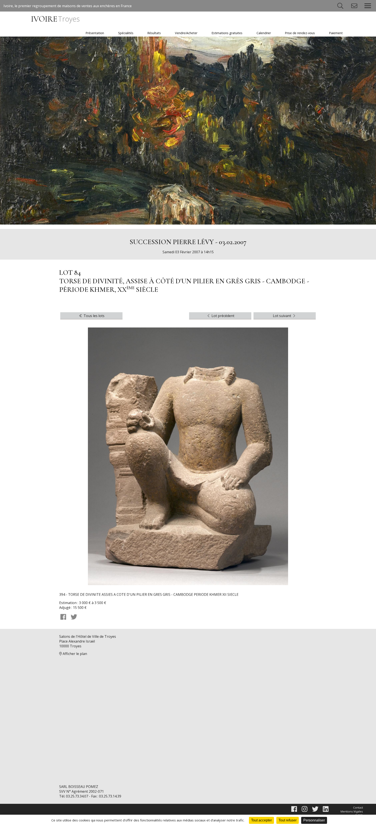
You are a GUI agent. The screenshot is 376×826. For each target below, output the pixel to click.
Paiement (336, 33)
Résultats (154, 33)
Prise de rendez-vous (300, 33)
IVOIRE (55, 19)
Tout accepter (261, 820)
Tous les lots (93, 315)
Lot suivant (282, 315)
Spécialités (125, 33)
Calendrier (264, 33)
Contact (358, 807)
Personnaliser (314, 820)
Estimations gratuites (227, 33)
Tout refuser (288, 820)
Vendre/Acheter (186, 33)
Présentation (95, 33)
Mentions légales (352, 811)
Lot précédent (222, 315)
